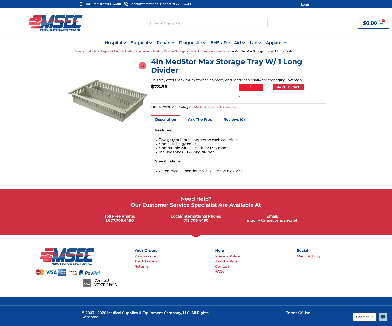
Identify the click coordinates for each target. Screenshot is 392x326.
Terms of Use (298, 313)
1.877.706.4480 (120, 220)
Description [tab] (165, 119)
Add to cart (288, 87)
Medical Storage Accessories (215, 107)
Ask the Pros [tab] (200, 119)
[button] (142, 65)
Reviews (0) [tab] (234, 119)
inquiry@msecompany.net (272, 220)
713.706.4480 (196, 220)
